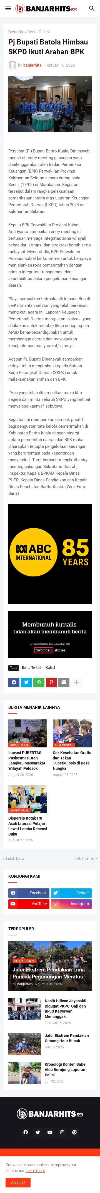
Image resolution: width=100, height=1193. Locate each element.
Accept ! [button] (18, 1182)
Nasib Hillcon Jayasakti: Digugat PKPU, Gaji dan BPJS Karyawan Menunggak (66, 1009)
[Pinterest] (51, 682)
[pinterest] (74, 1132)
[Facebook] (13, 682)
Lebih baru (15, 858)
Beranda (15, 32)
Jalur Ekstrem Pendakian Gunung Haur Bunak (67, 1038)
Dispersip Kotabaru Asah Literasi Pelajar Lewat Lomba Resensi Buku (27, 826)
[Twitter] (26, 682)
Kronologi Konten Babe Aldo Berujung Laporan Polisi (65, 1069)
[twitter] (37, 1132)
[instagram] (62, 1132)
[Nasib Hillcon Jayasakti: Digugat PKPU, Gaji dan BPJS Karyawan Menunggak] (24, 1009)
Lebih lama (84, 858)
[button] (7, 8)
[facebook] (25, 1132)
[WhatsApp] (38, 682)
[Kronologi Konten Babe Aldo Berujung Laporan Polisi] (24, 1073)
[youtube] (50, 1132)
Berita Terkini (39, 32)
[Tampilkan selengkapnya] (76, 682)
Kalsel (50, 668)
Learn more (35, 1170)
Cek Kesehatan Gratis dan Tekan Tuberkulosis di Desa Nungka (72, 760)
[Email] (63, 682)
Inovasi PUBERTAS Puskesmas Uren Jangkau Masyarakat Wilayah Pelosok (26, 760)
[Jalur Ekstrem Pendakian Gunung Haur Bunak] (24, 1044)
